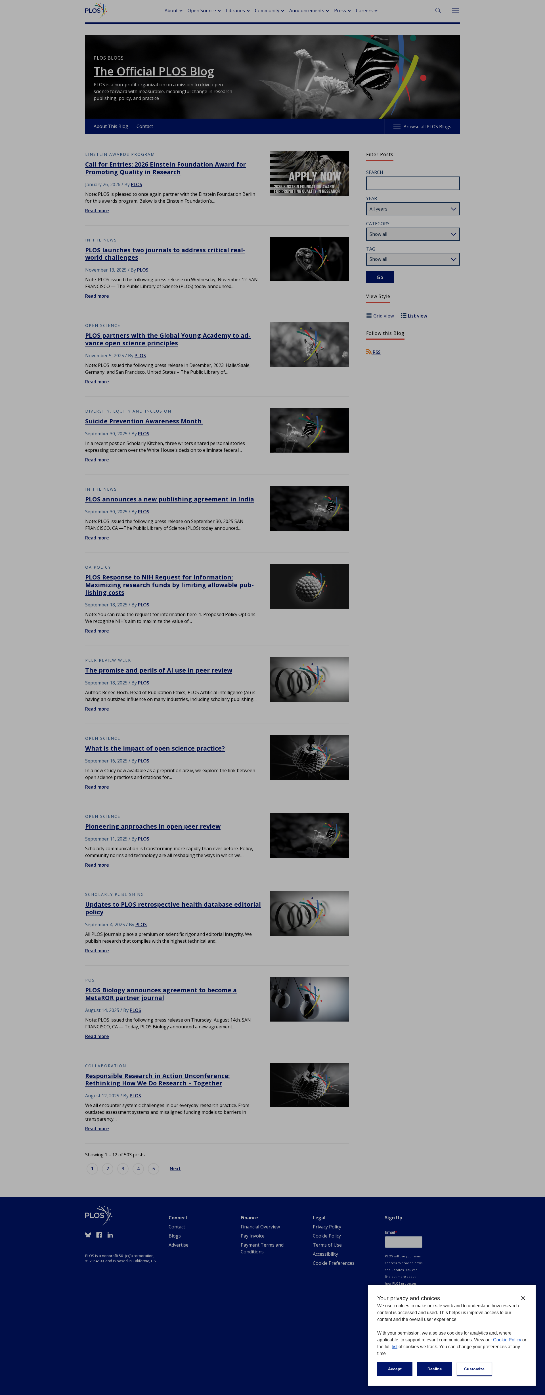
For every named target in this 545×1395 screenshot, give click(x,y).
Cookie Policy (507, 1339)
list (394, 1346)
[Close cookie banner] (523, 1298)
